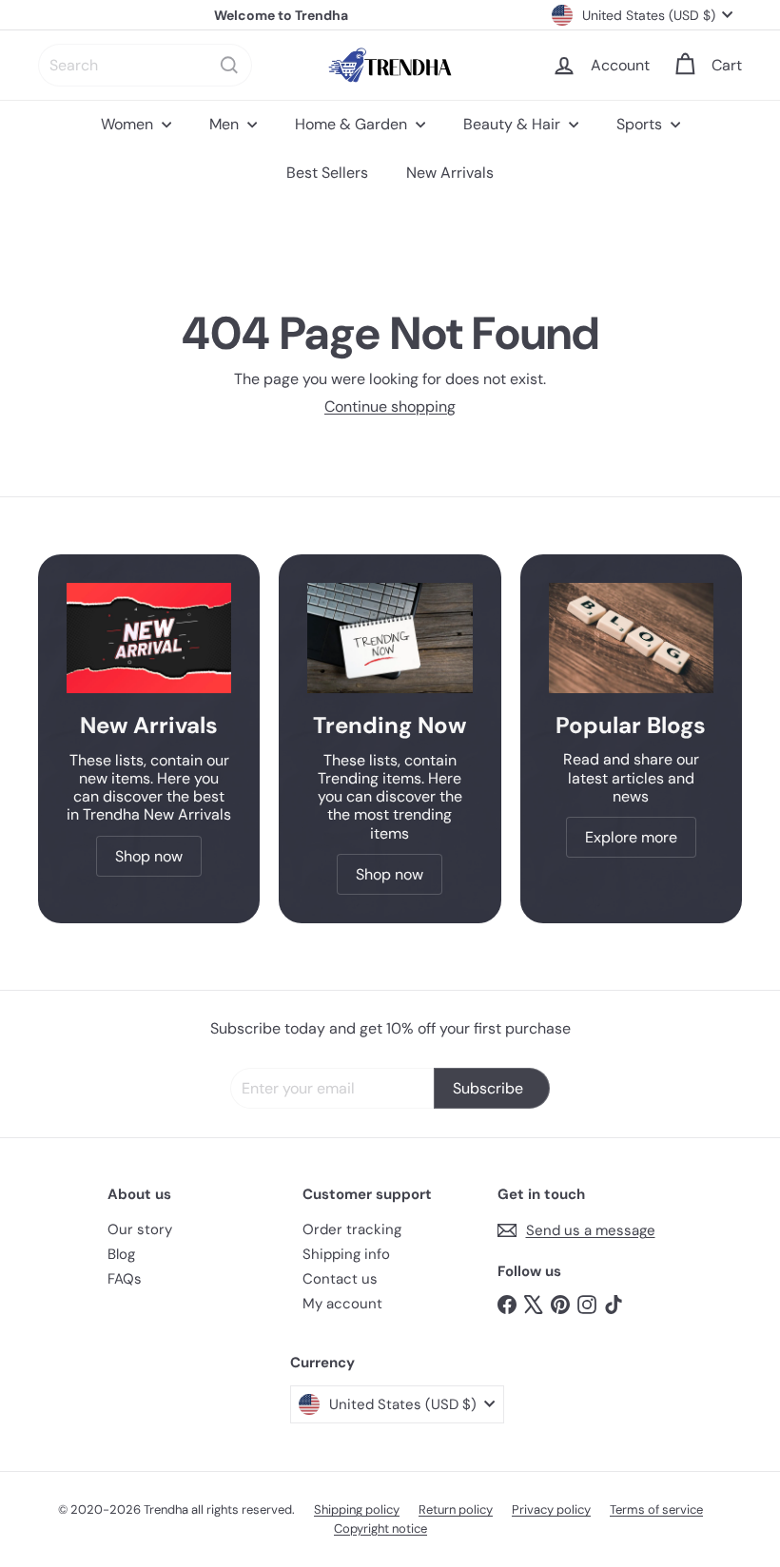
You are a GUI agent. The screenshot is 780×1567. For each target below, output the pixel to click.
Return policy (456, 1509)
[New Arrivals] (149, 638)
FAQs (124, 1278)
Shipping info (346, 1254)
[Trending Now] (389, 638)
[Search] (229, 65)
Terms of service (656, 1509)
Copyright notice (380, 1528)
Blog (121, 1254)
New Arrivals (450, 173)
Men (226, 124)
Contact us (340, 1278)
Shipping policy (357, 1509)
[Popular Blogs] (631, 637)
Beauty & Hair (513, 124)
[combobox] (145, 65)
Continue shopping (390, 406)
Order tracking (351, 1229)
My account (342, 1303)
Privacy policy (551, 1509)
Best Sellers (327, 173)
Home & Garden (353, 124)
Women (129, 124)
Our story (139, 1229)
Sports (641, 124)
